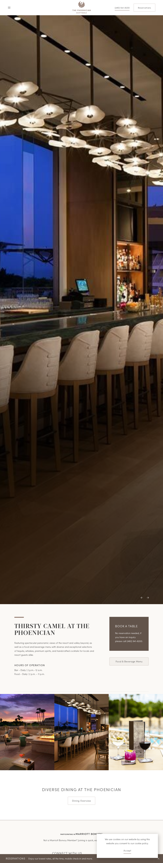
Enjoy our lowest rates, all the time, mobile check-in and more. (49, 858)
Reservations (144, 7)
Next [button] (149, 858)
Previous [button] (140, 858)
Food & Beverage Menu (129, 661)
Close (158, 858)
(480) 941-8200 (122, 7)
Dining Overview (81, 800)
